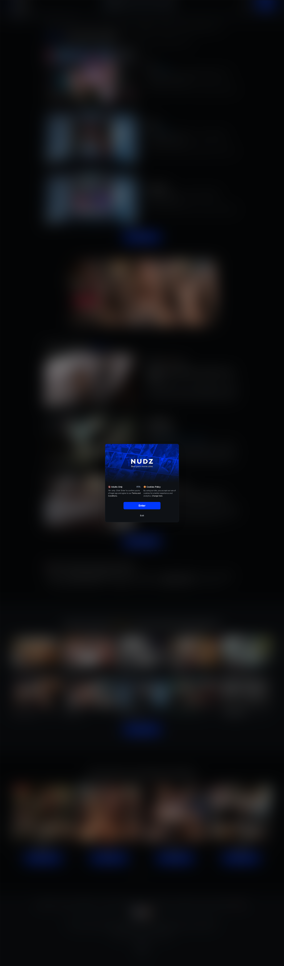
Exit (142, 515)
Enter (142, 505)
